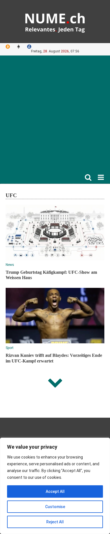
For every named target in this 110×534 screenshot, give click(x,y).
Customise (55, 506)
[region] (55, 486)
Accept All (55, 491)
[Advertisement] (55, 116)
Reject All (55, 522)
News (10, 265)
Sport (10, 348)
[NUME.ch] (55, 21)
